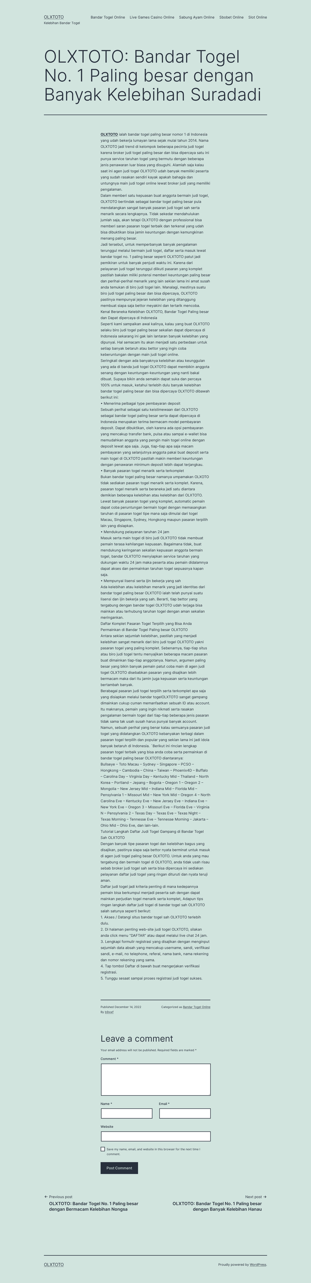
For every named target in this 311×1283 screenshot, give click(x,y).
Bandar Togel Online (108, 17)
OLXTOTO (54, 17)
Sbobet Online (231, 17)
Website (107, 1126)
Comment (109, 1059)
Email (164, 1104)
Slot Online (257, 17)
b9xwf (109, 1012)
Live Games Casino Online (152, 17)
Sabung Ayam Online (197, 17)
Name (106, 1104)
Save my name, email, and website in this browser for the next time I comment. (153, 1151)
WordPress (258, 1264)
